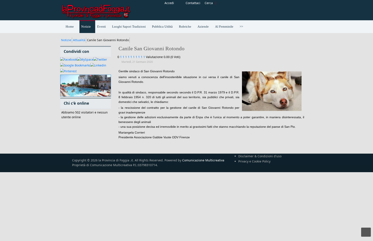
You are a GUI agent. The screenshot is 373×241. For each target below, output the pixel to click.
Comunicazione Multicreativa (203, 160)
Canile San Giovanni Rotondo (152, 48)
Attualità (79, 40)
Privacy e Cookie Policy (254, 161)
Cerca (209, 3)
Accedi (169, 3)
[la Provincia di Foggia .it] (95, 10)
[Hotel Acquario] (85, 86)
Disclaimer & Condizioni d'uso (259, 156)
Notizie (66, 40)
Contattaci (193, 3)
